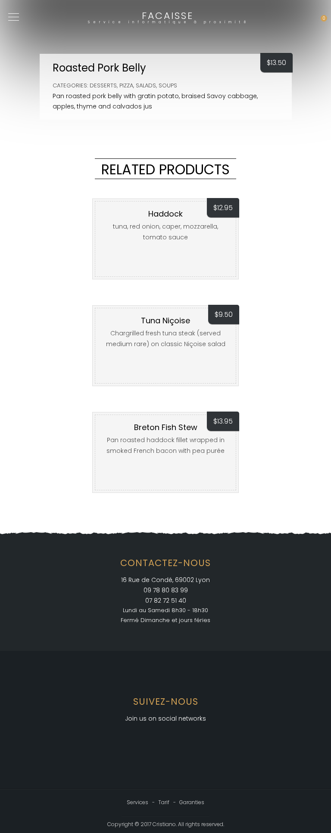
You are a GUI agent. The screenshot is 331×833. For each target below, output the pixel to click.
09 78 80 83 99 (166, 590)
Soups (168, 85)
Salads (146, 85)
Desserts (103, 85)
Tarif (163, 802)
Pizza (126, 85)
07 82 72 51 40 (165, 600)
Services (137, 802)
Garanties (191, 802)
